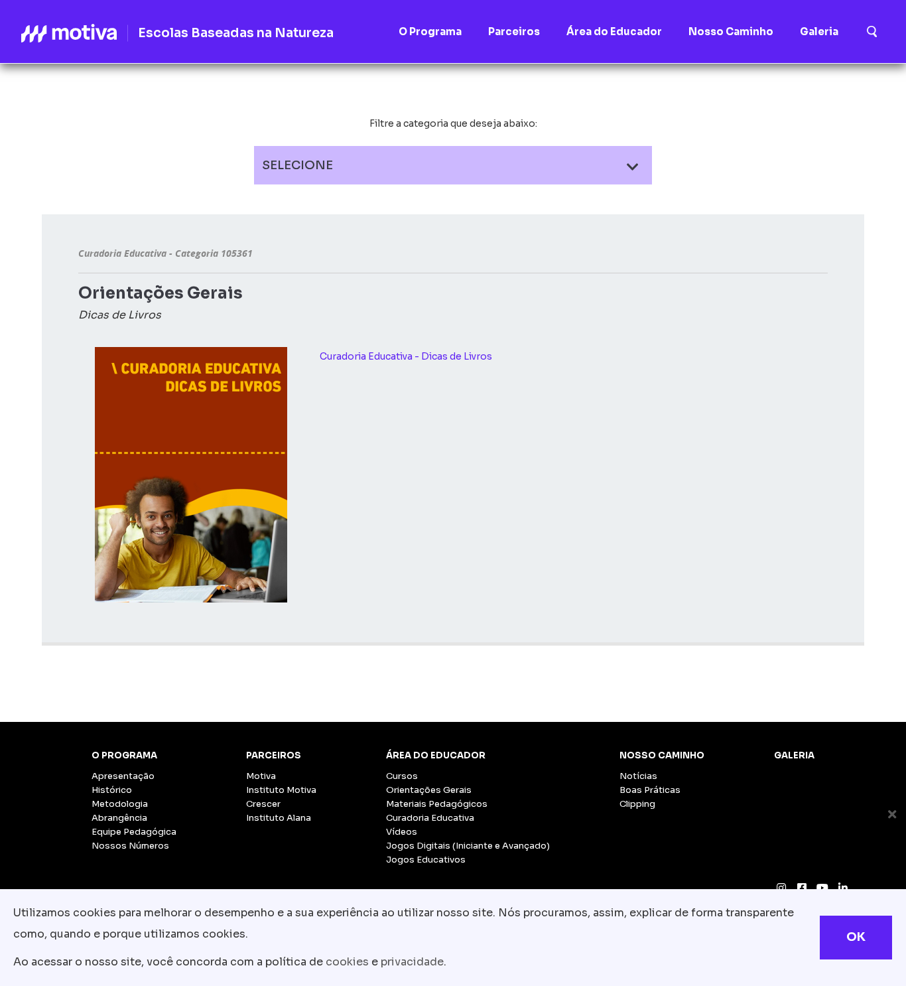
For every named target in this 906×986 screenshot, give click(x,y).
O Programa (124, 755)
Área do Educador (435, 755)
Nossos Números (130, 845)
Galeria (794, 755)
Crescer (263, 804)
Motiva (261, 776)
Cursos (402, 776)
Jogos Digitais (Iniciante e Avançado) (468, 845)
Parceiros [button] (514, 31)
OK (856, 937)
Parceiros (273, 755)
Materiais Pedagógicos (436, 804)
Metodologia (120, 804)
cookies (347, 962)
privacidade (412, 962)
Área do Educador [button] (614, 31)
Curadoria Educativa (430, 817)
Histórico (112, 790)
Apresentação (123, 776)
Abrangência (119, 817)
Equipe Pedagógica (134, 831)
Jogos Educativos (426, 859)
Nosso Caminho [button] (730, 31)
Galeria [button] (819, 31)
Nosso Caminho (661, 755)
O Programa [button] (430, 31)
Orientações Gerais (429, 790)
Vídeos (401, 831)
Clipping (637, 804)
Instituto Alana (278, 817)
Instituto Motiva (281, 790)
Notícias (638, 776)
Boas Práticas (649, 790)
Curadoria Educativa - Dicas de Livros (406, 356)
